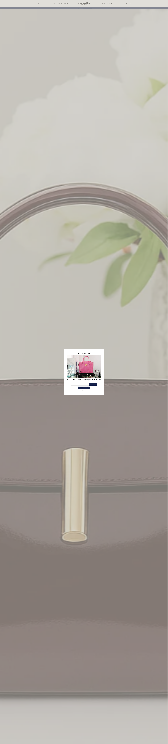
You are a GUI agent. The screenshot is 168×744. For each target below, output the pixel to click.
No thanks (84, 390)
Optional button (84, 387)
